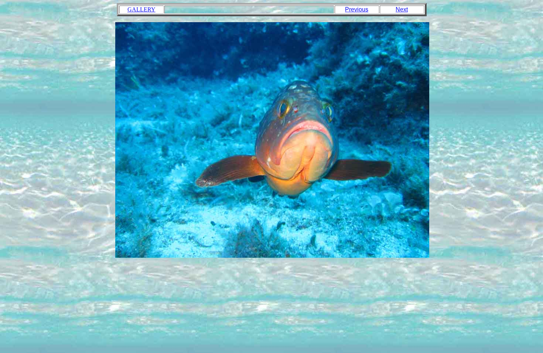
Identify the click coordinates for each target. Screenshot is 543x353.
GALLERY (141, 9)
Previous (356, 9)
